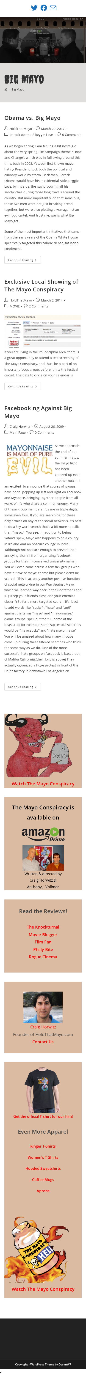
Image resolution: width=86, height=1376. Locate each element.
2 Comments (38, 306)
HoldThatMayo (21, 128)
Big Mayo (18, 89)
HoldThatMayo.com (29, 40)
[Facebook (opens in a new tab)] (43, 8)
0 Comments (71, 134)
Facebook (74, 492)
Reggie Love (44, 134)
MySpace (18, 498)
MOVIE (15, 306)
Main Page (18, 432)
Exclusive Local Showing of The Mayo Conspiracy (41, 285)
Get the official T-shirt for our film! (43, 1116)
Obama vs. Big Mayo (32, 117)
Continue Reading (24, 261)
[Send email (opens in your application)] (52, 8)
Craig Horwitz (20, 426)
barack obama (20, 134)
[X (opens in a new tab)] (34, 8)
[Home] (5, 89)
